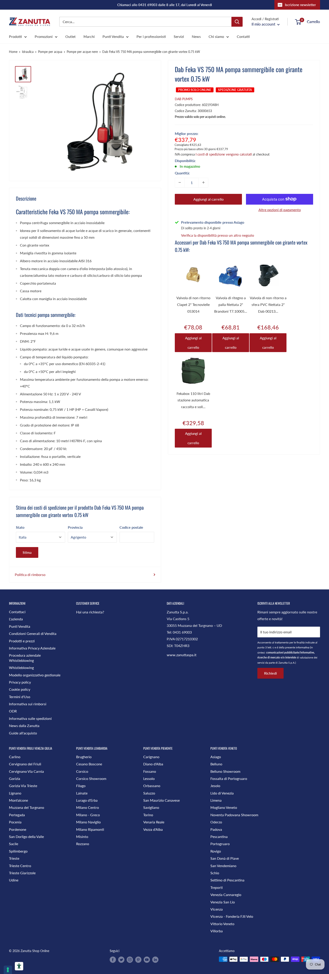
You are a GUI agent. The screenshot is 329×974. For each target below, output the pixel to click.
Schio (214, 873)
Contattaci (17, 612)
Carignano (151, 757)
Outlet (70, 36)
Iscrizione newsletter (300, 5)
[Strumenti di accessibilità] (19, 966)
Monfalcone (18, 800)
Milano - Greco (88, 815)
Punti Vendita (113, 36)
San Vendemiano (223, 866)
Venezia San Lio (222, 902)
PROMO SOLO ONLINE (194, 90)
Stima (27, 552)
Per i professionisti (151, 36)
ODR (13, 711)
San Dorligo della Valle (26, 836)
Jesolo (215, 786)
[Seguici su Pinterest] (138, 960)
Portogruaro (220, 844)
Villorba (216, 931)
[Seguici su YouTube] (147, 960)
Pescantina (219, 836)
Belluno (216, 764)
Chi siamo (216, 36)
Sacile (13, 844)
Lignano (15, 793)
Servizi (179, 36)
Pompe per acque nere (82, 52)
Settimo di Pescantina (227, 880)
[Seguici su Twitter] (121, 960)
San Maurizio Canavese (161, 800)
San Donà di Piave (224, 858)
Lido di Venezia (222, 793)
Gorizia (14, 778)
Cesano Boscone (89, 764)
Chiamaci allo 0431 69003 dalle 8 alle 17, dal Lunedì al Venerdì (164, 5)
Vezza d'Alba (153, 829)
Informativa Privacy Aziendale (32, 648)
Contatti (243, 36)
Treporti (216, 887)
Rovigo (215, 851)
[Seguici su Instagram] (130, 960)
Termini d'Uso (19, 697)
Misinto (82, 836)
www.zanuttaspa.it (182, 655)
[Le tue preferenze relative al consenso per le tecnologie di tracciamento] (8, 969)
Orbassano (151, 786)
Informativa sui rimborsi (27, 704)
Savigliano (151, 807)
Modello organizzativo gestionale (34, 675)
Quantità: (182, 173)
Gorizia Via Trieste (23, 786)
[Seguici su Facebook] (113, 960)
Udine (13, 880)
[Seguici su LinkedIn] (155, 960)
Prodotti (15, 36)
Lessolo (149, 778)
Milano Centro (87, 807)
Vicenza (216, 909)
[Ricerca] (237, 22)
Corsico (82, 771)
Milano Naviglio (88, 822)
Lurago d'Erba (87, 800)
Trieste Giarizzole (22, 873)
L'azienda (16, 619)
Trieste (14, 858)
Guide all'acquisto (23, 733)
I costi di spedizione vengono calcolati (224, 154)
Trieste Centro (20, 866)
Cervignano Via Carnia (26, 771)
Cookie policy (19, 689)
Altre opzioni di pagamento (279, 209)
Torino (148, 815)
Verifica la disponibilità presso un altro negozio (217, 235)
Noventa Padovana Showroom (234, 815)
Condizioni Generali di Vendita (32, 633)
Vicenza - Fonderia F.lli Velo (231, 916)
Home (13, 52)
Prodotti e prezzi (22, 641)
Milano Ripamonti (90, 829)
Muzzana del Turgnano (26, 807)
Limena (216, 800)
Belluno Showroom (225, 771)
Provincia (75, 527)
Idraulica (28, 52)
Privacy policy (20, 682)
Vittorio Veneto (222, 924)
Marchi (89, 36)
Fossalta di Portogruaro (228, 778)
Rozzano (82, 844)
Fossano (149, 771)
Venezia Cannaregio (225, 894)
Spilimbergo (18, 851)
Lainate (82, 793)
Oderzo (216, 822)
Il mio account (264, 24)
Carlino (14, 757)
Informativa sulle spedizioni (30, 718)
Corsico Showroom (91, 778)
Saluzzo (149, 793)
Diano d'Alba (153, 764)
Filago (80, 786)
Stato (20, 527)
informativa (302, 647)
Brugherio (84, 757)
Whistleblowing (21, 667)
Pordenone (17, 829)
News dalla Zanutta (24, 725)
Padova (216, 829)
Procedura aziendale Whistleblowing (25, 657)
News (196, 36)
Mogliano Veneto (223, 807)
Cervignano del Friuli (25, 764)
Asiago (215, 757)
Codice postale (131, 527)
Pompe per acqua (50, 52)
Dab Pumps (184, 99)
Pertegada (17, 815)
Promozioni (44, 36)
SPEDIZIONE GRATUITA (235, 90)
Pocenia (15, 822)
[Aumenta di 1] (203, 182)
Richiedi (270, 673)
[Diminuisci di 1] (179, 182)
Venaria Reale (153, 822)
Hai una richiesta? (90, 612)
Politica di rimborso (30, 574)
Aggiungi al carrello (208, 199)
